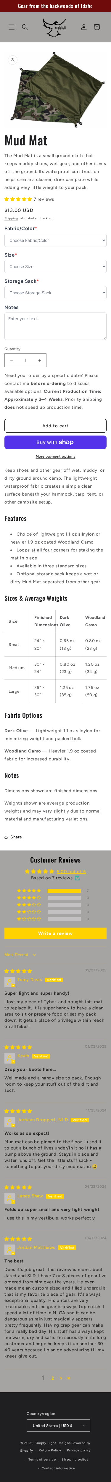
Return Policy (50, 1450)
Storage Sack (21, 281)
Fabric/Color (21, 228)
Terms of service (42, 1459)
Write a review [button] (55, 933)
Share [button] (16, 837)
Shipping (11, 218)
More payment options (55, 456)
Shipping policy (75, 1459)
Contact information (58, 1468)
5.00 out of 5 (71, 871)
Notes (11, 307)
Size (16, 255)
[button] (11, 27)
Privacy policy (79, 1450)
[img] (18, 971)
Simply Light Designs (52, 1443)
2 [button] (53, 1378)
